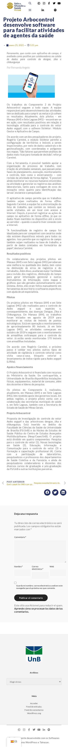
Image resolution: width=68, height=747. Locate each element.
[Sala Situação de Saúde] (16, 6)
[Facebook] (49, 3)
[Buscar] (30, 3)
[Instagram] (44, 3)
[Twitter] (54, 3)
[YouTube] (59, 3)
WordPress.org (34, 713)
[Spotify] (55, 10)
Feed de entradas (34, 706)
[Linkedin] (43, 10)
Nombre (18, 566)
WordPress (31, 742)
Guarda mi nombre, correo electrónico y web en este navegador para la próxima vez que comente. (39, 586)
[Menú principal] (30, 10)
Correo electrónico (37, 567)
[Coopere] (39, 3)
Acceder (34, 703)
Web (52, 566)
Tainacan (44, 742)
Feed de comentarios (34, 710)
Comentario (20, 537)
